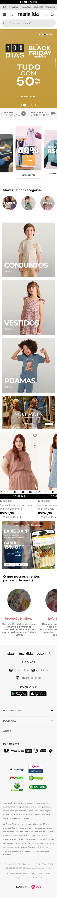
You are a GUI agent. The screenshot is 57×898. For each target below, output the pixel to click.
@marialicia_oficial (31, 677)
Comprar (19, 496)
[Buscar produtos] (5, 23)
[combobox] (28, 23)
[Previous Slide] (1, 114)
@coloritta (42, 670)
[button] (4, 14)
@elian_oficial (21, 670)
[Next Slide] (56, 114)
